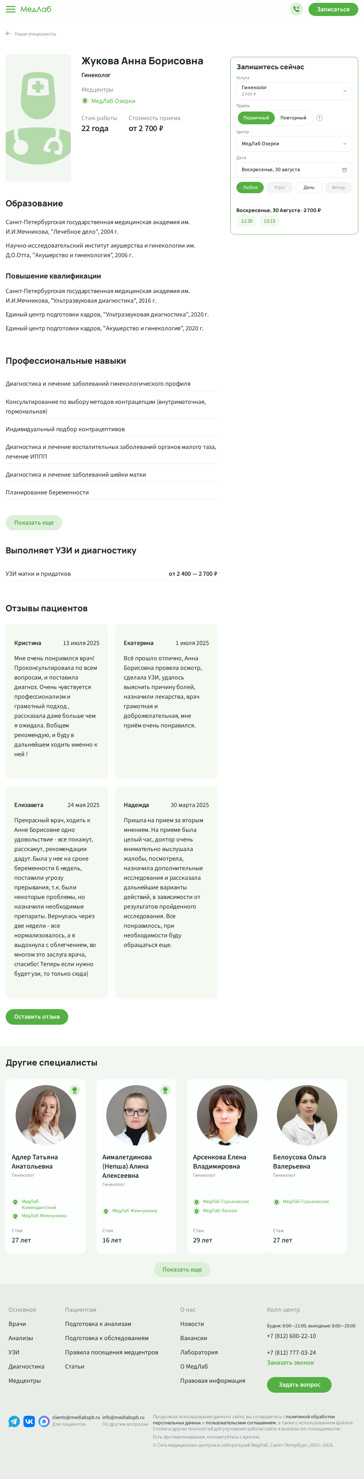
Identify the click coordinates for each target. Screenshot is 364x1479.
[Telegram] (14, 1432)
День (309, 187)
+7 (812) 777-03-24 (291, 1353)
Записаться (333, 9)
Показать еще (34, 522)
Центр (242, 132)
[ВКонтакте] (29, 1432)
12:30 (246, 221)
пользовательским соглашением (241, 1422)
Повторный (293, 117)
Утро (279, 187)
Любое (250, 187)
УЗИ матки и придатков (38, 573)
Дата (241, 158)
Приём (243, 106)
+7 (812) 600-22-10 (291, 1336)
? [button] (319, 118)
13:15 (269, 221)
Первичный (256, 117)
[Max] (44, 1432)
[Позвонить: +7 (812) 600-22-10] (296, 9)
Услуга (243, 78)
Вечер (338, 187)
